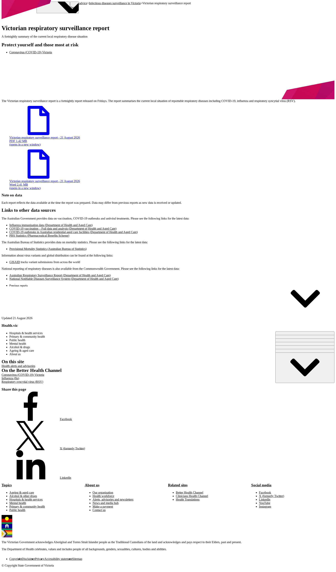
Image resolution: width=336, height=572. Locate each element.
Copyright (15, 559)
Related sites (177, 485)
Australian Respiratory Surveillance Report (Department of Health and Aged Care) (60, 275)
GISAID (14, 262)
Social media (261, 485)
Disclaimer (28, 559)
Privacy (39, 559)
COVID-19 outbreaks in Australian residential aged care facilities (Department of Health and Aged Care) (73, 232)
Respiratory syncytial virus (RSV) (22, 381)
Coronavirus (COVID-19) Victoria (23, 374)
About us (92, 485)
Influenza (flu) (10, 378)
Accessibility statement (58, 559)
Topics (7, 485)
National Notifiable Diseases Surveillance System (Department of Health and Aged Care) (64, 278)
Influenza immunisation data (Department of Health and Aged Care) (51, 225)
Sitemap (77, 559)
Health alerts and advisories (18, 366)
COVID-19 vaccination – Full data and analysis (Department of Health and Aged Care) (62, 228)
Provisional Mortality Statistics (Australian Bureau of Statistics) (48, 248)
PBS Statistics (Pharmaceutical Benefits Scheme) (39, 235)
